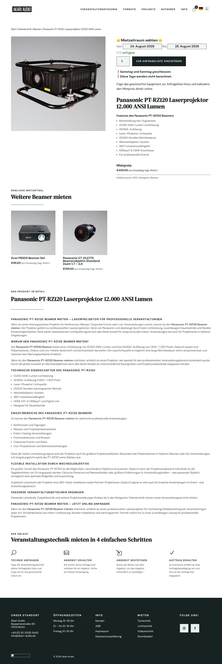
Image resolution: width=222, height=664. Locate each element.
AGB (98, 626)
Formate (129, 9)
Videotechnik (25, 29)
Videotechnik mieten (141, 497)
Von (119, 46)
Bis (165, 46)
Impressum (102, 631)
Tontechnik (143, 621)
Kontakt (99, 621)
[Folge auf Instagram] (184, 628)
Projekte (149, 9)
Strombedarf (145, 636)
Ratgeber (168, 9)
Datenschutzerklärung (108, 636)
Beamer (37, 29)
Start (13, 29)
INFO (184, 9)
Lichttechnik (144, 626)
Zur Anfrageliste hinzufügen (159, 61)
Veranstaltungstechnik (99, 9)
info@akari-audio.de (23, 635)
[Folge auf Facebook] (195, 628)
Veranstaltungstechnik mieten (179, 497)
